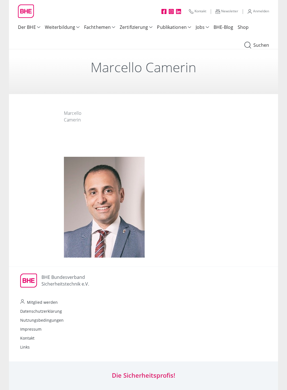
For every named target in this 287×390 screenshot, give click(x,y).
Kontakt (200, 11)
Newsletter (229, 11)
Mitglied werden (42, 302)
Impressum (30, 329)
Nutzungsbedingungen (42, 320)
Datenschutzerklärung (41, 311)
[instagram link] (171, 11)
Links (25, 347)
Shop (243, 27)
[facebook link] (163, 11)
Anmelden (261, 11)
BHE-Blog (223, 27)
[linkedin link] (178, 11)
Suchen (261, 45)
